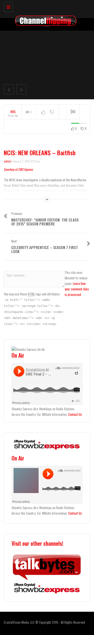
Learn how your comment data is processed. (77, 289)
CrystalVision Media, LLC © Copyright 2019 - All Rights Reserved (44, 622)
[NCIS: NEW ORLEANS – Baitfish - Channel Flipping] (45, 6)
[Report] (72, 112)
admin (7, 161)
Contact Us (75, 414)
